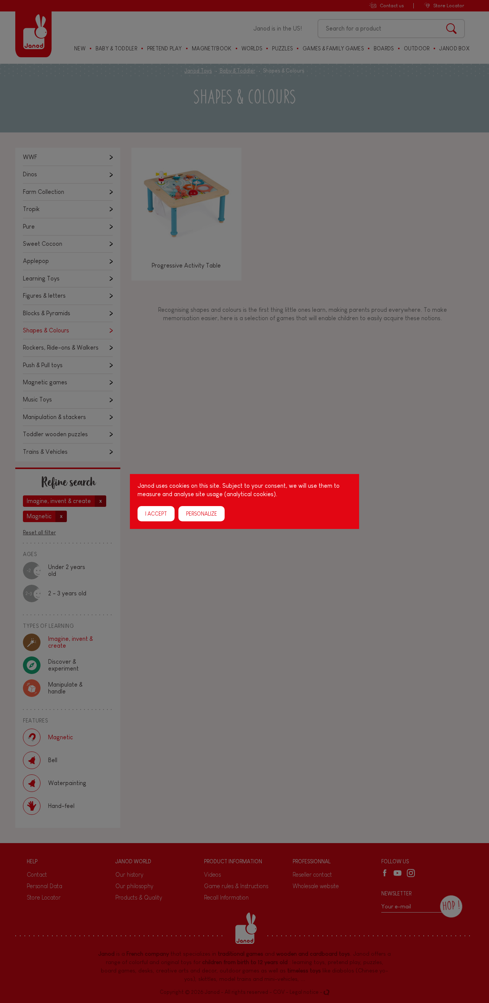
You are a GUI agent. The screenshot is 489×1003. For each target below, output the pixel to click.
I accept (156, 514)
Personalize (201, 514)
